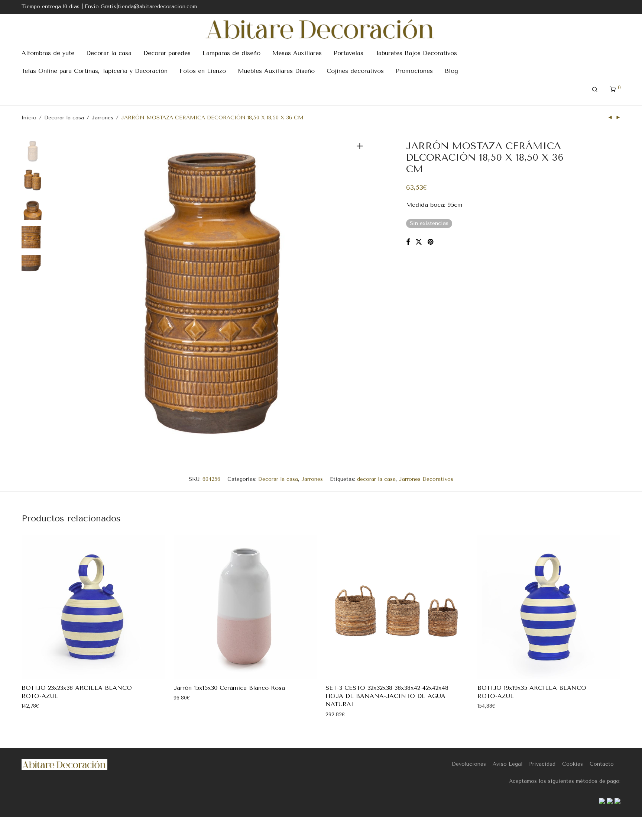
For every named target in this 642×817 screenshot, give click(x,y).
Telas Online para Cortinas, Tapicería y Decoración (95, 70)
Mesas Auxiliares (297, 53)
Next (361, 293)
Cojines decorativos (355, 70)
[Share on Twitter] (418, 242)
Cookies (572, 764)
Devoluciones (469, 764)
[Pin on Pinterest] (431, 242)
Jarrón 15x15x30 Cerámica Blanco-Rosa (229, 687)
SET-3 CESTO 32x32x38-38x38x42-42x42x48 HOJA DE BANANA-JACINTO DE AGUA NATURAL (386, 696)
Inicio (29, 118)
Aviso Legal (507, 764)
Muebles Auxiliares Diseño (276, 70)
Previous (64, 293)
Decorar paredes (167, 53)
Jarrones (102, 118)
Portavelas (348, 53)
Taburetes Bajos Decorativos (416, 53)
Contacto (602, 764)
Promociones (414, 70)
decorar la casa (376, 479)
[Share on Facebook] (408, 242)
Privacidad (542, 764)
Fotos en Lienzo (202, 70)
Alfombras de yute (48, 53)
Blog (451, 70)
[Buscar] (595, 89)
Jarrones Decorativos (426, 479)
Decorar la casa (109, 53)
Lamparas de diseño (231, 53)
